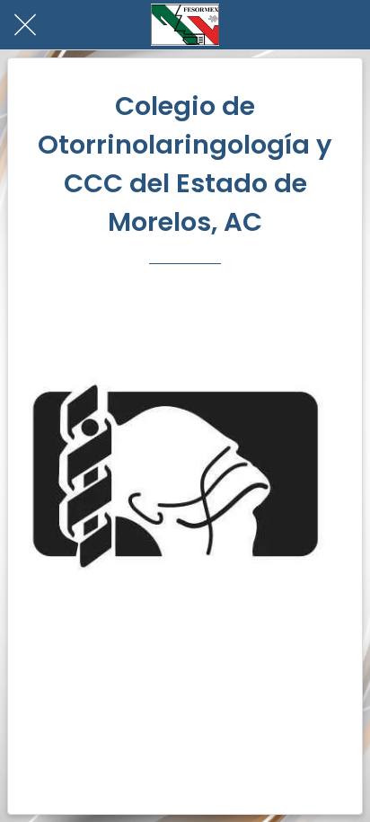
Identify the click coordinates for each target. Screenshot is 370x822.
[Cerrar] (25, 25)
